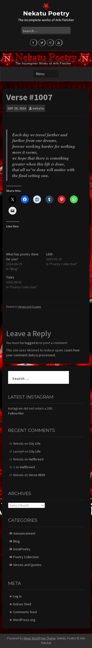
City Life (34, 443)
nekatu (38, 108)
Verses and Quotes (29, 306)
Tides (10, 277)
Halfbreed (36, 459)
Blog (16, 541)
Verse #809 (37, 475)
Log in (17, 596)
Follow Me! (16, 413)
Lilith (49, 254)
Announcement (24, 533)
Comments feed (25, 612)
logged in (32, 343)
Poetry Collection (26, 557)
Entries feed (22, 604)
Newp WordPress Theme (39, 638)
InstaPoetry (21, 549)
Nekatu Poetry (46, 13)
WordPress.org (24, 620)
